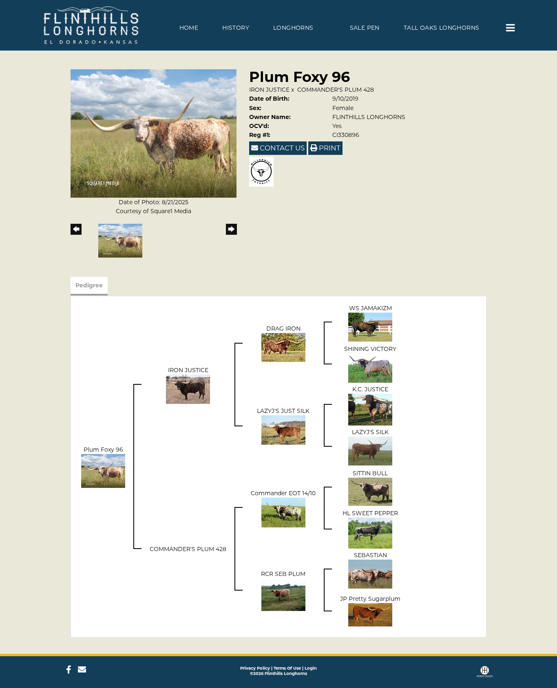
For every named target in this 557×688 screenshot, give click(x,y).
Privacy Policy (255, 668)
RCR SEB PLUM (283, 574)
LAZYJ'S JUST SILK (283, 411)
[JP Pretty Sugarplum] (370, 614)
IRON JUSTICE (269, 89)
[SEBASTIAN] (370, 573)
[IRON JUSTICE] (188, 388)
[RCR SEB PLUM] (283, 594)
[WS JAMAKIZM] (370, 326)
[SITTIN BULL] (370, 491)
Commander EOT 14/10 (283, 493)
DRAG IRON (283, 328)
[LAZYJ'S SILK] (370, 450)
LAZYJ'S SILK (370, 432)
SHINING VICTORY (370, 349)
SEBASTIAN (370, 555)
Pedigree (89, 285)
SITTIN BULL (370, 473)
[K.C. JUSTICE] (370, 408)
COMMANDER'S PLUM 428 (335, 89)
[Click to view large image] (154, 133)
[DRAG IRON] (283, 347)
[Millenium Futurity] (263, 171)
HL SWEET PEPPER (370, 513)
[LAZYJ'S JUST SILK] (283, 429)
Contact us (281, 148)
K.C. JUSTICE (370, 389)
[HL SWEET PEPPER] (370, 532)
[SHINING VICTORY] (370, 367)
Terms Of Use (287, 668)
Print (328, 148)
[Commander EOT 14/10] (283, 512)
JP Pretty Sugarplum (370, 598)
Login (311, 668)
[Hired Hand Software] (485, 673)
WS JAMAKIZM (370, 308)
